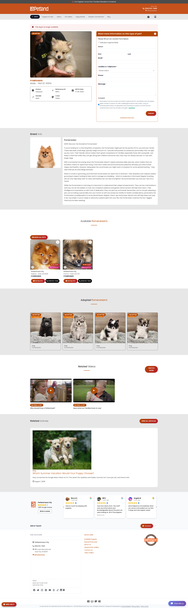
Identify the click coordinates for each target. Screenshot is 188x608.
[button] (63, 506)
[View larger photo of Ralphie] (57, 242)
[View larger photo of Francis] (90, 242)
